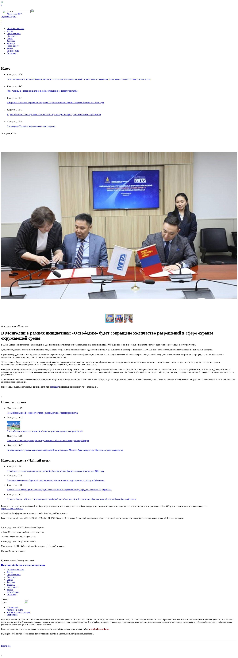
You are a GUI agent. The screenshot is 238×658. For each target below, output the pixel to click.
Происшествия (14, 33)
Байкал (10, 48)
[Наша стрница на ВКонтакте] (119, 19)
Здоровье (11, 41)
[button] (234, 139)
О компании (12, 607)
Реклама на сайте (15, 610)
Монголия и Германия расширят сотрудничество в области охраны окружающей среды (48, 440)
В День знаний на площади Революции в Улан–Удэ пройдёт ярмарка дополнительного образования (54, 114)
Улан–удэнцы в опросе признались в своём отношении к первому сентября (42, 91)
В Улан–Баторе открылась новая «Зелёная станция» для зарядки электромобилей (45, 431)
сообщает (54, 387)
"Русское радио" (8, 16)
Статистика (12, 615)
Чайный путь (13, 51)
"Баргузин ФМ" (14, 14)
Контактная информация (18, 612)
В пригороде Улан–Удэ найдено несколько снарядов (31, 126)
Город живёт (12, 46)
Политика (11, 53)
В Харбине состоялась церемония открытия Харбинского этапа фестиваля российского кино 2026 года (55, 102)
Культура (11, 43)
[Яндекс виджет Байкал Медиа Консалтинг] (119, 24)
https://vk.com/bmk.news (12, 508)
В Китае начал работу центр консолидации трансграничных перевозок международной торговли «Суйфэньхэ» (59, 489)
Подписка (5, 646)
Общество (11, 36)
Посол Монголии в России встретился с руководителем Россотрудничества (42, 413)
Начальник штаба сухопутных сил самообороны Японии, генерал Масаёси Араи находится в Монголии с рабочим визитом (65, 450)
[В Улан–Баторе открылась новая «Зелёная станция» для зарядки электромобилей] (13, 429)
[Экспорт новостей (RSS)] (119, 21)
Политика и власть (15, 28)
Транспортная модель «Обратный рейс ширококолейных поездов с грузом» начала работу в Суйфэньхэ (55, 480)
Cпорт (10, 38)
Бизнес (10, 31)
